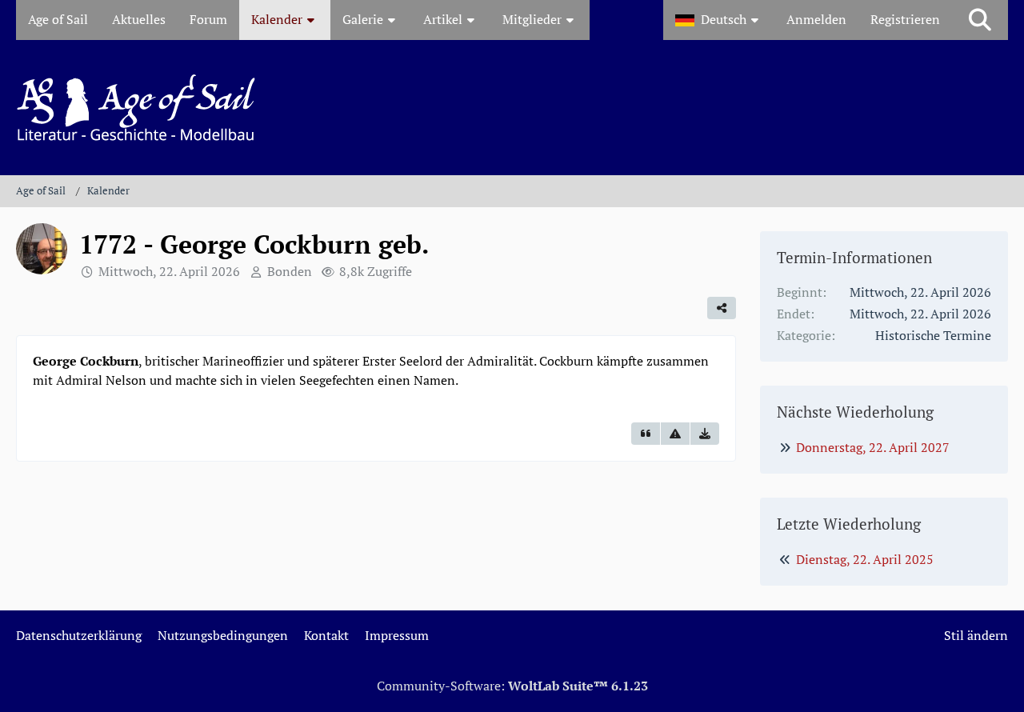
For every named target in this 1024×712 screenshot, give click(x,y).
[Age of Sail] (512, 107)
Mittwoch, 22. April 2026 (169, 271)
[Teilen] (721, 308)
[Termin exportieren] (704, 433)
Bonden (289, 271)
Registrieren (905, 19)
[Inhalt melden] (675, 433)
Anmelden (816, 19)
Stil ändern (976, 635)
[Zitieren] (645, 433)
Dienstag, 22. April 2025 (865, 559)
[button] (718, 20)
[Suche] (980, 20)
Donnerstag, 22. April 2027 (873, 447)
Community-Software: (512, 685)
